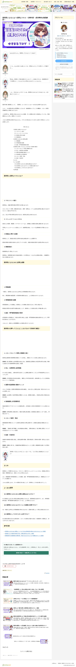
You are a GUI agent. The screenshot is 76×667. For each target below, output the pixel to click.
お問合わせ (54, 663)
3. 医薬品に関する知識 (20, 135)
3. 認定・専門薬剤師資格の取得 (22, 144)
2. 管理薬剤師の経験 (19, 142)
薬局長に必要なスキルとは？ (20, 129)
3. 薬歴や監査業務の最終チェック (22, 152)
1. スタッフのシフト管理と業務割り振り (24, 148)
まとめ (15, 160)
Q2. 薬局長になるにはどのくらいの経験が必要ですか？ (27, 165)
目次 (24, 126)
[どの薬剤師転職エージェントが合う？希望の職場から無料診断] (57, 8)
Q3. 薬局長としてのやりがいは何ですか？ (24, 167)
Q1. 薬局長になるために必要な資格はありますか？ (26, 163)
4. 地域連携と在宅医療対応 (21, 154)
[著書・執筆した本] (19, 8)
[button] (73, 74)
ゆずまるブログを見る (64, 64)
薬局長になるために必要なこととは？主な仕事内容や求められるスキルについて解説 (25, 531)
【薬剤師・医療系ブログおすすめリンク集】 (66, 663)
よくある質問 (17, 161)
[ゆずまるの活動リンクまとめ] (44, 8)
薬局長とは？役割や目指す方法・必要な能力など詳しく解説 (19, 533)
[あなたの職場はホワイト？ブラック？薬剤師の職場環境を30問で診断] (69, 8)
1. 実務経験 (17, 140)
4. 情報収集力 (18, 137)
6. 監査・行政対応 (19, 158)
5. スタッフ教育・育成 (20, 156)
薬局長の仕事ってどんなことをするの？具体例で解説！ (26, 146)
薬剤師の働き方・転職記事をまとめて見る (26, 552)
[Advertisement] (26, 188)
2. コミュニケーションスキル (21, 133)
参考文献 (16, 169)
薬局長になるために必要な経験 (21, 139)
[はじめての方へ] (6, 8)
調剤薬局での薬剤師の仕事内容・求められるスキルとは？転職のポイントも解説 (24, 535)
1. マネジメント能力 (19, 131)
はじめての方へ (64, 60)
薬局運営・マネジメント (8, 570)
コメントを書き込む (26, 651)
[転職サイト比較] (31, 8)
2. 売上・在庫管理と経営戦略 (21, 150)
